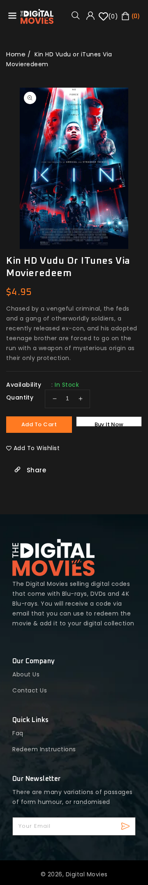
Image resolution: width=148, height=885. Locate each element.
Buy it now (109, 423)
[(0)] (103, 19)
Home (15, 54)
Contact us (29, 690)
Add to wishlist (37, 448)
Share (35, 470)
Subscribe (126, 826)
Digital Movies (87, 874)
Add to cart (39, 424)
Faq (17, 733)
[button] (78, 15)
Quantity (19, 397)
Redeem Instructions (44, 749)
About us (25, 674)
